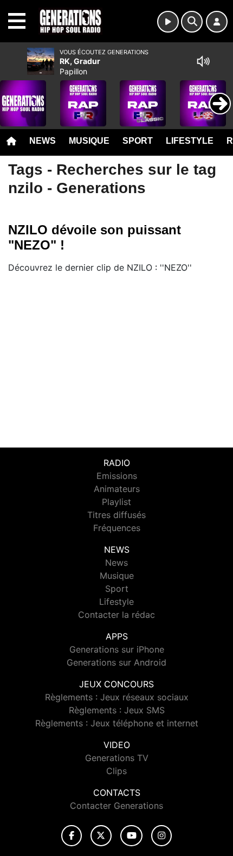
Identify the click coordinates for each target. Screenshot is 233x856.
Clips (116, 770)
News (42, 140)
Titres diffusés (116, 514)
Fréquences (116, 527)
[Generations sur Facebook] (71, 835)
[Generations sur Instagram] (161, 835)
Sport (137, 140)
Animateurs (117, 488)
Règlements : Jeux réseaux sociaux (117, 697)
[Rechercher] (192, 22)
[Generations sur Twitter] (101, 835)
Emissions (116, 475)
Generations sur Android (116, 662)
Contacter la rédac (116, 614)
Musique (89, 140)
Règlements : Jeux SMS (117, 710)
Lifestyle (189, 140)
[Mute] (203, 61)
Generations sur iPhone (116, 649)
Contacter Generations (116, 805)
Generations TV (116, 757)
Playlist (116, 501)
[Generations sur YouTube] (131, 835)
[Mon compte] (217, 22)
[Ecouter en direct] (168, 22)
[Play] (14, 95)
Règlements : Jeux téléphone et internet (116, 723)
